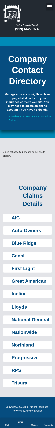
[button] (27, 218)
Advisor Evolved (34, 410)
